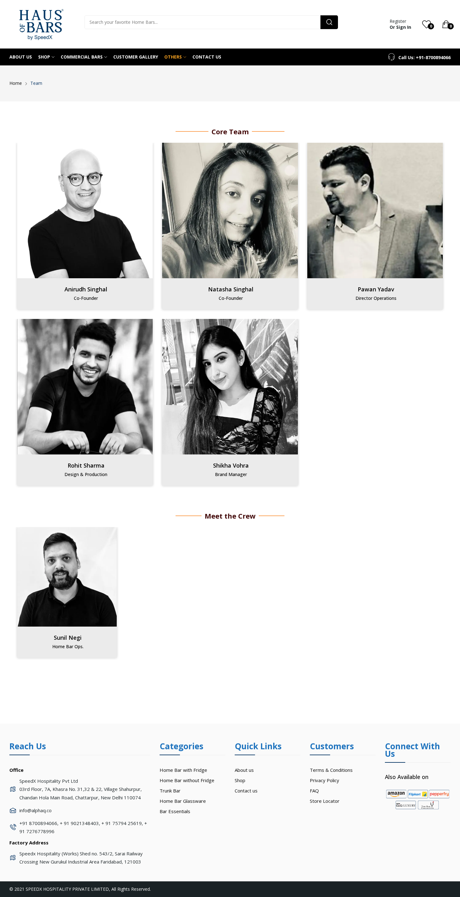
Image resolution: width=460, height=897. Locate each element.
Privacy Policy (324, 780)
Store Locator (325, 801)
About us (244, 770)
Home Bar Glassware (183, 801)
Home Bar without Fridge (187, 780)
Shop (240, 780)
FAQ (314, 790)
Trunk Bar (170, 790)
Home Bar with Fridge (183, 770)
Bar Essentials (175, 811)
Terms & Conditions (331, 770)
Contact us (246, 790)
